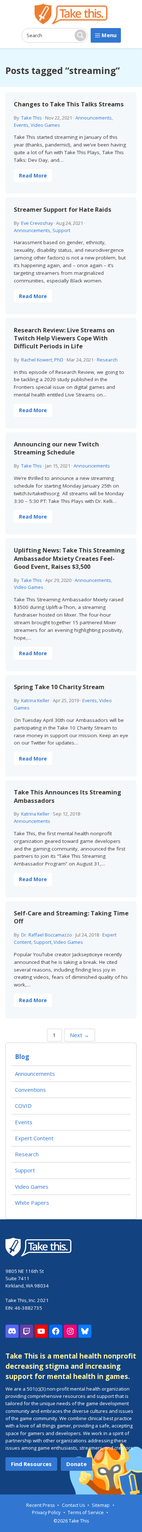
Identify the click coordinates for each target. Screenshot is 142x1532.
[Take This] (71, 14)
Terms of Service (86, 1512)
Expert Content (34, 1138)
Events (21, 125)
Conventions (30, 1089)
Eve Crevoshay (37, 223)
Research (107, 359)
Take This (31, 117)
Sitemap (101, 1505)
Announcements (93, 117)
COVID (23, 1105)
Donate (76, 1463)
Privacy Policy (46, 1512)
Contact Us (73, 1505)
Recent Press (40, 1505)
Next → (79, 1035)
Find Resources (31, 1463)
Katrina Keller (35, 700)
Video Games (45, 125)
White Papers (32, 1202)
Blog (22, 1056)
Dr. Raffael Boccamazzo (46, 934)
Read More (33, 175)
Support (61, 230)
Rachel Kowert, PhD (42, 359)
